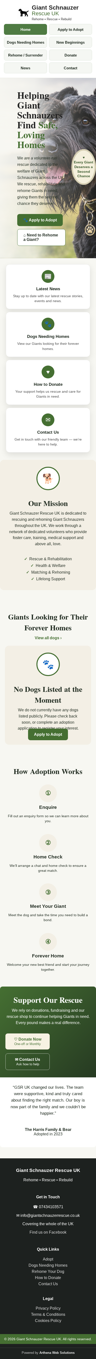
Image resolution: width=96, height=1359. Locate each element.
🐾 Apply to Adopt (40, 220)
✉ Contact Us (27, 1061)
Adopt (48, 1259)
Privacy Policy (48, 1308)
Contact (70, 68)
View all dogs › (48, 638)
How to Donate (48, 1278)
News (25, 68)
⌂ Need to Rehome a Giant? (40, 237)
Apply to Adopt (70, 29)
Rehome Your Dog (48, 1271)
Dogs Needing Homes (25, 42)
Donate (70, 55)
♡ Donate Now (27, 1041)
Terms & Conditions (48, 1314)
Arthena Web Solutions (57, 1353)
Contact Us (48, 1284)
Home (25, 29)
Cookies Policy (48, 1321)
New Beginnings (70, 42)
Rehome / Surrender (25, 55)
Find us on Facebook (48, 1232)
